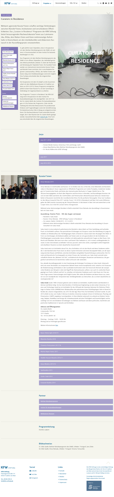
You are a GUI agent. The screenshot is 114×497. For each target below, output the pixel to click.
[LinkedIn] (103, 3)
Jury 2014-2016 (46, 163)
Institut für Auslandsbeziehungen (8, 102)
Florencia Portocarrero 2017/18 (8, 64)
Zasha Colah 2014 (7, 85)
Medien (84, 3)
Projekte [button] (46, 3)
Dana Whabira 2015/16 (9, 78)
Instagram (34, 478)
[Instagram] (108, 3)
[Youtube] (106, 3)
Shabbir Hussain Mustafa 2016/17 (9, 74)
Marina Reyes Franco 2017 (8, 69)
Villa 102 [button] (73, 3)
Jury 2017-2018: (46, 140)
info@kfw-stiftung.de (7, 481)
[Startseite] (10, 3)
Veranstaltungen (60, 3)
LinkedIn (34, 471)
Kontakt (61, 471)
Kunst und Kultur (6, 15)
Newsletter (62, 474)
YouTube (34, 474)
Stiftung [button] (35, 3)
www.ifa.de (43, 117)
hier (56, 325)
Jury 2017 (44, 157)
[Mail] (100, 3)
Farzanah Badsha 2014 (8, 88)
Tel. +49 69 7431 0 (6, 479)
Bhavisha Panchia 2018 (9, 60)
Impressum (62, 482)
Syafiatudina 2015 (7, 82)
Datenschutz (63, 479)
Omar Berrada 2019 (8, 51)
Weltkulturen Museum (8, 106)
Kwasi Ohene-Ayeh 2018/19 (7, 56)
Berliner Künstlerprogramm (7, 97)
